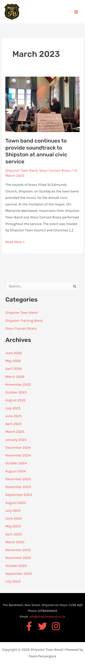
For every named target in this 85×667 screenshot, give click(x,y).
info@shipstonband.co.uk (47, 616)
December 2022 (18, 550)
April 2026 (13, 368)
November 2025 (18, 384)
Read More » (15, 241)
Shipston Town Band (21, 170)
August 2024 (15, 471)
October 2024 (16, 463)
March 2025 (14, 431)
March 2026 (14, 376)
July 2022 (13, 581)
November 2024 (18, 455)
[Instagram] (55, 626)
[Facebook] (29, 626)
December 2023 (18, 479)
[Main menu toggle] (76, 12)
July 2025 (13, 408)
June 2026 (13, 353)
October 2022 (16, 566)
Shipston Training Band (23, 320)
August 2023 (15, 503)
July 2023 (13, 510)
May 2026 (13, 361)
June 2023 (13, 518)
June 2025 (13, 416)
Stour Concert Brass (55, 170)
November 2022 (18, 558)
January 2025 (16, 440)
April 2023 (13, 534)
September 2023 (18, 495)
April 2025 (13, 424)
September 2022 (18, 573)
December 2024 (18, 447)
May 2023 (13, 526)
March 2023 (14, 542)
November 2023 (18, 487)
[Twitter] (42, 626)
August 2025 (15, 400)
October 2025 (16, 392)
